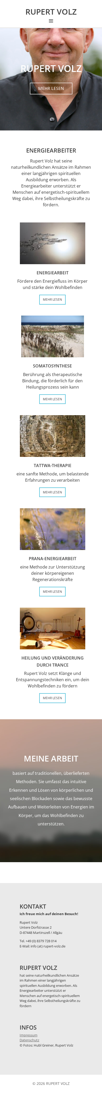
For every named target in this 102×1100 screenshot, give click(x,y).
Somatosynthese (52, 366)
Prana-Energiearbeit (52, 558)
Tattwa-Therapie (52, 465)
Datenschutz (29, 1040)
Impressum (28, 1035)
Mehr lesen (51, 88)
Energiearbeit (53, 273)
